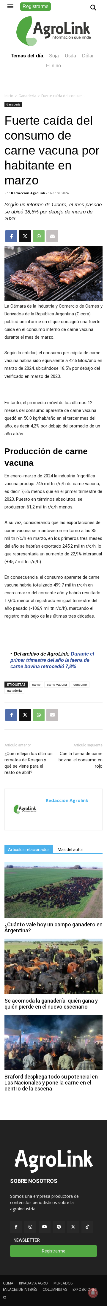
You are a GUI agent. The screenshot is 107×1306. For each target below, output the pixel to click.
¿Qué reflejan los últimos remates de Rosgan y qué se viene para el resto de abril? (28, 763)
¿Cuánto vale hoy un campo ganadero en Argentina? (53, 927)
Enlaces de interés (20, 1289)
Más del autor (70, 849)
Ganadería (27, 95)
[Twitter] (73, 1227)
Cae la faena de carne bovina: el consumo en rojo (81, 760)
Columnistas (55, 1289)
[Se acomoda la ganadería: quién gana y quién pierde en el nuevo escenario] (53, 992)
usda (70, 56)
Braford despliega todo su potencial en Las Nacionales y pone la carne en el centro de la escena (51, 1082)
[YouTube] (45, 1227)
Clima (8, 1283)
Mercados (63, 1283)
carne (36, 684)
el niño (53, 66)
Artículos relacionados (29, 849)
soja (54, 56)
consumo (80, 684)
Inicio (8, 95)
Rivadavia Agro (33, 1283)
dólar (88, 56)
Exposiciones (85, 1289)
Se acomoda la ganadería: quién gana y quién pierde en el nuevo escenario (51, 1004)
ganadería (14, 690)
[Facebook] (16, 1227)
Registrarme (35, 6)
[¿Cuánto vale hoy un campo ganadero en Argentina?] (53, 916)
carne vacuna (57, 684)
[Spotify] (59, 1227)
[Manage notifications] (93, 1293)
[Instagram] (30, 1227)
